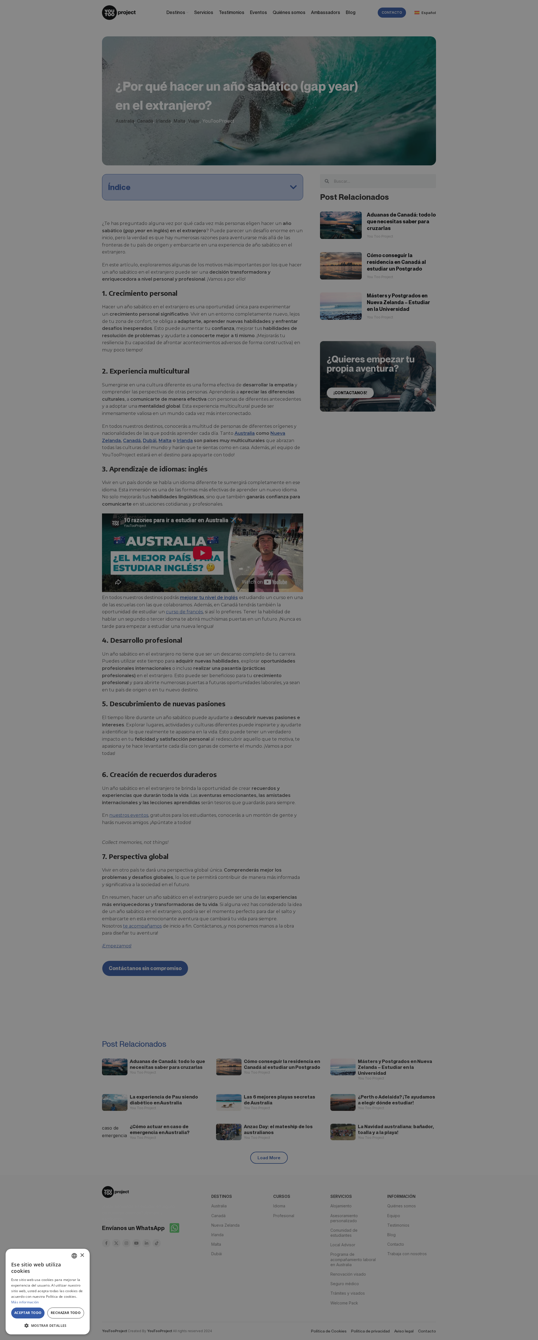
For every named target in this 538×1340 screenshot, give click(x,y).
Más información (25, 1302)
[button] (47, 1325)
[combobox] (74, 1256)
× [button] (82, 1255)
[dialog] (48, 1291)
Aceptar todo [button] (28, 1312)
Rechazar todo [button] (66, 1312)
